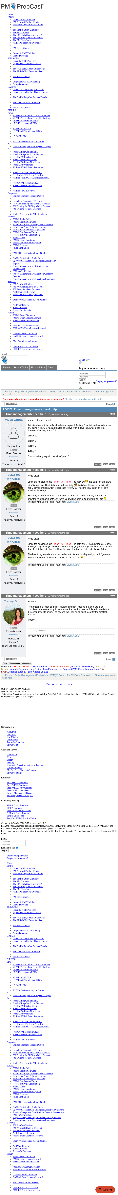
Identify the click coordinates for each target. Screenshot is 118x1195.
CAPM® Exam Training (18, 813)
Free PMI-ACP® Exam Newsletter (29, 175)
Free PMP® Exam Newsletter (26, 162)
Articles (11, 216)
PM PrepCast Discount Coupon (21, 770)
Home (10, 14)
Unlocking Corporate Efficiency (27, 201)
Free (10, 149)
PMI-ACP (87, 694)
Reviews (12, 281)
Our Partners (12, 739)
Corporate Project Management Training (25, 765)
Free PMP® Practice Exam (25, 157)
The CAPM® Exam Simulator (26, 102)
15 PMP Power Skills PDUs (25, 120)
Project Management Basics (19, 793)
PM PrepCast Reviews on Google (28, 286)
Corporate (12, 193)
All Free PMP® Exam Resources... (29, 167)
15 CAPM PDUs (20, 136)
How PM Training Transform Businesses (31, 203)
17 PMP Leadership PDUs (25, 123)
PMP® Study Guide (22, 219)
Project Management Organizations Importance (34, 279)
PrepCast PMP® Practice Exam (21, 818)
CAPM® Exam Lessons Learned (28, 336)
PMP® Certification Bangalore (27, 242)
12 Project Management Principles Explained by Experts (38, 1109)
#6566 (112, 470)
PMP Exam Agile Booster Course (28, 24)
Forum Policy (38, 367)
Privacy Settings (14, 773)
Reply (105, 464)
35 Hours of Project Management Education (33, 224)
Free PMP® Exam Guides (25, 159)
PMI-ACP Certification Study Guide (29, 253)
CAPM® (12, 87)
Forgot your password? (17, 855)
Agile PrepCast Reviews (24, 292)
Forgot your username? (106, 381)
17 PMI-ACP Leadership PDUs (27, 131)
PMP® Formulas (20, 245)
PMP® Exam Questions (24, 240)
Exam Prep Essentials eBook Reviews (30, 299)
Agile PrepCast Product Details (27, 63)
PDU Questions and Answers (26, 341)
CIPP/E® (12, 110)
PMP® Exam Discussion (24, 315)
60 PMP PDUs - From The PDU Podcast (31, 118)
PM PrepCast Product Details (26, 22)
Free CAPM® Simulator (18, 790)
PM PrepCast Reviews (23, 284)
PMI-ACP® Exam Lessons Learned (29, 328)
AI (9, 144)
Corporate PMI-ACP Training (26, 81)
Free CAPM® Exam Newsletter (27, 185)
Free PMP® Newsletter (17, 782)
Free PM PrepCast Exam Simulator (29, 154)
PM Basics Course (21, 48)
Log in (4, 851)
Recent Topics (21, 367)
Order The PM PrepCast (24, 19)
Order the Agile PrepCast (24, 61)
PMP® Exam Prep (15, 815)
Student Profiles (20, 307)
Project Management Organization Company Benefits (37, 1117)
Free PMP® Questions (17, 785)
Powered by (51, 684)
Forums (6, 367)
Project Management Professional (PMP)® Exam (39, 391)
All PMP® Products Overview (27, 43)
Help (9, 757)
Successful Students (22, 310)
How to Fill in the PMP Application (29, 229)
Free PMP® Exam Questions (26, 320)
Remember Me (89, 383)
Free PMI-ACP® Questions (19, 788)
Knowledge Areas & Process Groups (29, 227)
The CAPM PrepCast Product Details (30, 97)
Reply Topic (11, 404)
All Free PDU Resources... (25, 190)
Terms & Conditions (16, 742)
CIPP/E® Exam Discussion (25, 346)
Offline (13, 450)
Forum (11, 312)
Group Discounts (20, 56)
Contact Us (12, 754)
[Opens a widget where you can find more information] (105, 1190)
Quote (112, 464)
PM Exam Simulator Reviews (26, 289)
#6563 (112, 414)
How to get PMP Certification (26, 235)
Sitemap (10, 762)
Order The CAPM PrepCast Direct (28, 89)
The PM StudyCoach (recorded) (27, 35)
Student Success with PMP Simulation (30, 214)
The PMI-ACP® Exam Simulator (28, 71)
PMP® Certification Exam (25, 232)
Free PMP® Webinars (23, 165)
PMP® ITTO (19, 237)
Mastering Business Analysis (20, 795)
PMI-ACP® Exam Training (19, 810)
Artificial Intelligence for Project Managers (32, 146)
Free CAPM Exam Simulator (26, 183)
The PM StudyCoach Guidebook (28, 37)
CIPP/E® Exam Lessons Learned (28, 349)
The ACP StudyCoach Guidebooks (29, 68)
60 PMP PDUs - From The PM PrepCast (31, 115)
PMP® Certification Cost (24, 222)
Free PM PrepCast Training (25, 152)
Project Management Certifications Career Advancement (38, 1112)
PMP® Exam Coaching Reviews (28, 294)
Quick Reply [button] (97, 464)
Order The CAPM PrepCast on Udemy (30, 92)
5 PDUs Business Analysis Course (28, 141)
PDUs (10, 113)
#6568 (112, 595)
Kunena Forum (65, 684)
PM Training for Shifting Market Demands (32, 206)
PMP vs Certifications (22, 271)
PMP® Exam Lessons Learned (27, 318)
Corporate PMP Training (24, 53)
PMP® (11, 17)
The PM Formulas (21, 32)
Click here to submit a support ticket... (83, 399)
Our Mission (12, 737)
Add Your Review (21, 305)
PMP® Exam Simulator (17, 805)
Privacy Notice (13, 745)
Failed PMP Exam (21, 248)
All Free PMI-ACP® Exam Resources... (31, 177)
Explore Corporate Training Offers (28, 196)
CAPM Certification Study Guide (28, 258)
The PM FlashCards (22, 40)
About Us (11, 732)
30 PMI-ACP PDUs (22, 128)
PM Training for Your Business (27, 209)
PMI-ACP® (13, 58)
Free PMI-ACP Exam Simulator (27, 172)
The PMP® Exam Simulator (25, 30)
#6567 (112, 532)
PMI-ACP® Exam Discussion (26, 325)
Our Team (11, 734)
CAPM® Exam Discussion (25, 333)
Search (51, 367)
